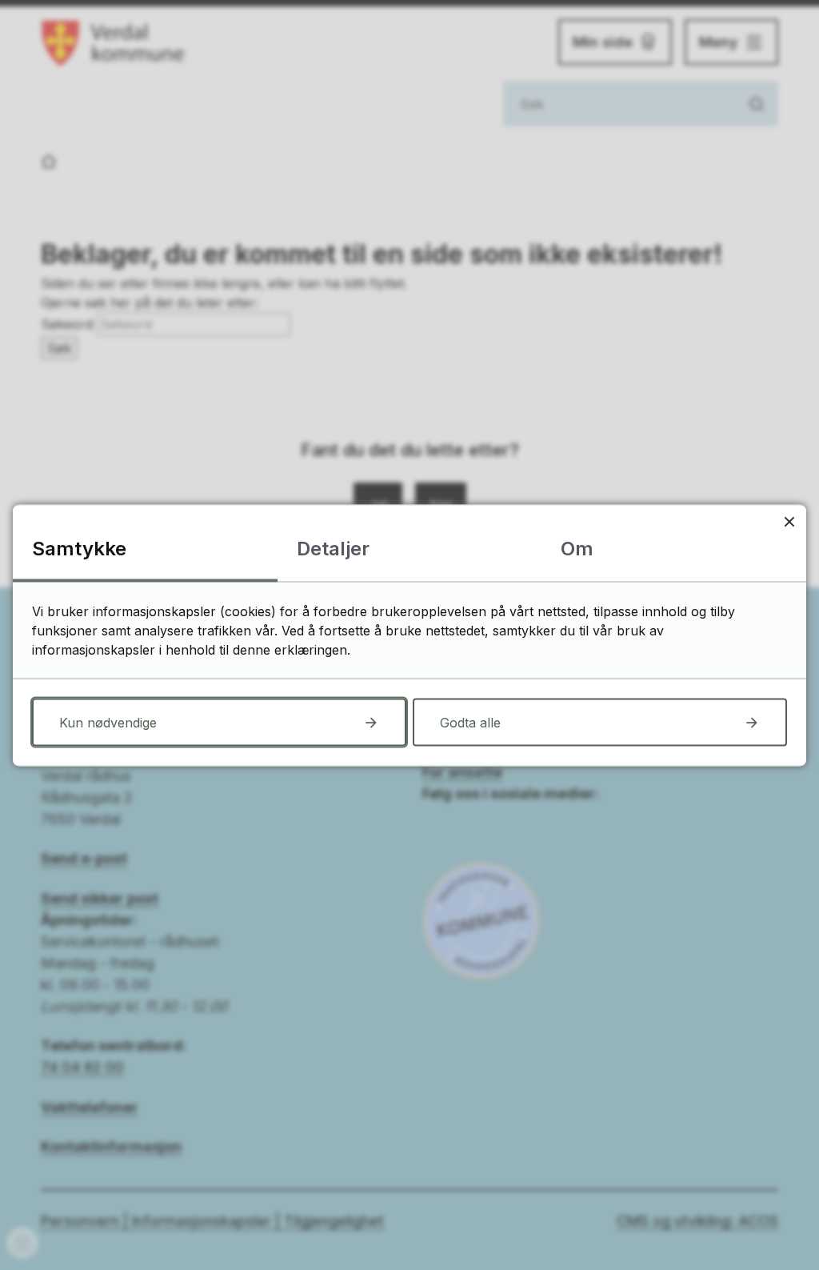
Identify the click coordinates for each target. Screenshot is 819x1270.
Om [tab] (577, 547)
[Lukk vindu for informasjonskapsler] (789, 521)
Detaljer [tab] (333, 547)
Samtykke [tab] (79, 547)
